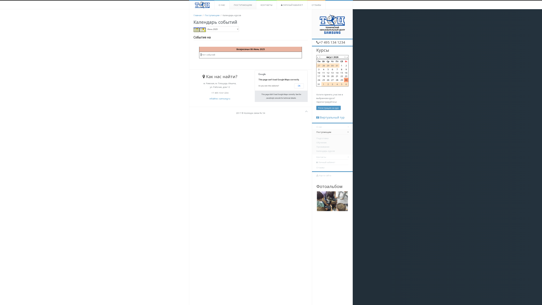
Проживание (322, 146)
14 (337, 72)
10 (319, 72)
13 (332, 72)
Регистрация (328, 107)
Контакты (266, 5)
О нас (222, 5)
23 (346, 76)
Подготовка (322, 138)
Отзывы (316, 5)
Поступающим (243, 5)
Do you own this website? (269, 86)
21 (337, 76)
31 (319, 84)
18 (323, 76)
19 (328, 76)
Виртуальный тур (332, 117)
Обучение (321, 142)
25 (323, 80)
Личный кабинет (292, 5)
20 (332, 76)
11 (323, 72)
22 (341, 76)
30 (346, 80)
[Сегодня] (203, 29)
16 (346, 72)
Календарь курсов (325, 151)
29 (341, 80)
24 (319, 80)
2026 (335, 57)
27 (332, 80)
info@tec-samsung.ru (220, 98)
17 (319, 76)
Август (329, 57)
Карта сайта (324, 175)
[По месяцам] (197, 29)
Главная (198, 15)
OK (299, 86)
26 (328, 80)
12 (328, 72)
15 (341, 72)
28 (337, 80)
